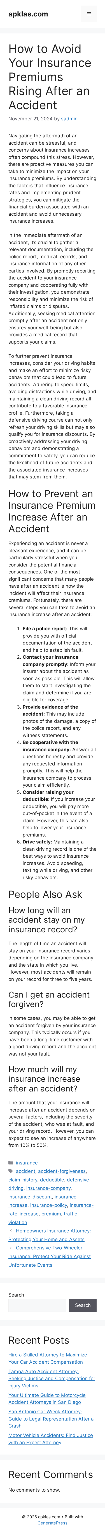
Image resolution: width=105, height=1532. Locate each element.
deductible (52, 1180)
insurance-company (48, 1188)
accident (25, 1171)
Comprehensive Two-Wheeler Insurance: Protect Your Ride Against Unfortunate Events (49, 1256)
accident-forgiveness (62, 1171)
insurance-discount (30, 1197)
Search (16, 1295)
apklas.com (28, 14)
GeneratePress (52, 1523)
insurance (27, 1163)
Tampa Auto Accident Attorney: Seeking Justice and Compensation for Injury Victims (51, 1378)
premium (51, 1214)
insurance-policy (48, 1205)
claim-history (22, 1180)
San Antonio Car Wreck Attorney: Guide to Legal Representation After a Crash (51, 1419)
